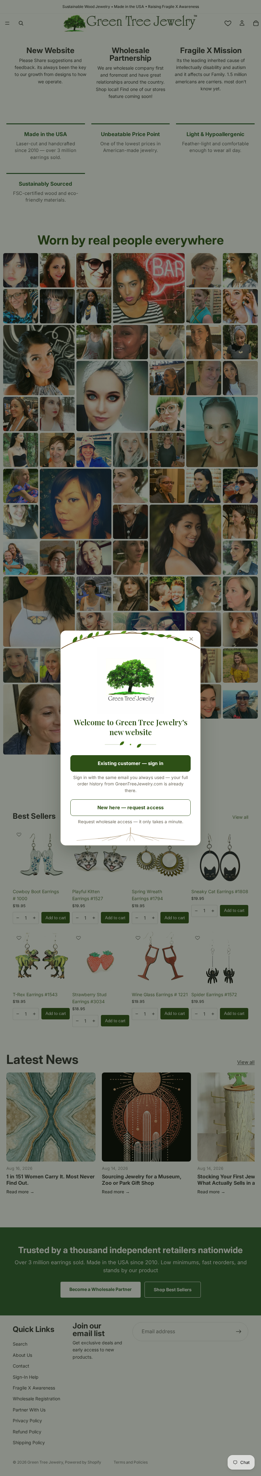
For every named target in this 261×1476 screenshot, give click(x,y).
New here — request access (130, 807)
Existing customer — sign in (130, 763)
